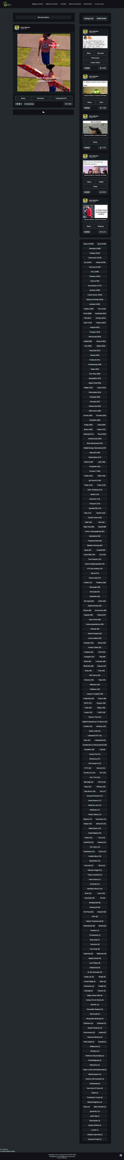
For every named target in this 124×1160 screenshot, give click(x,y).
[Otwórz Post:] (43, 91)
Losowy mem (99, 4)
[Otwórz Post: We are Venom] (95, 136)
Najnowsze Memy (52, 4)
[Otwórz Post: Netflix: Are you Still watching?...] (95, 176)
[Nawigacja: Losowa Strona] (43, 112)
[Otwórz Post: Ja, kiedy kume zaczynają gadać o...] (95, 221)
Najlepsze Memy (37, 4)
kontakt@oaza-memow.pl (66, 1156)
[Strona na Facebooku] (120, 1155)
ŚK (66, 1157)
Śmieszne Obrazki (75, 4)
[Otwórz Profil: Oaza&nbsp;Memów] (17, 28)
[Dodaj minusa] (19, 104)
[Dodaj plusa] (18, 104)
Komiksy (63, 4)
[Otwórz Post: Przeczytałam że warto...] (95, 48)
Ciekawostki (88, 4)
